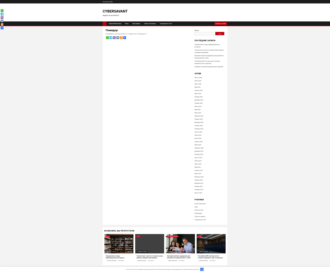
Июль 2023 (198, 161)
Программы (136, 23)
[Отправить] (2, 28)
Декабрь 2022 (199, 183)
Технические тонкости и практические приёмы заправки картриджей (149, 257)
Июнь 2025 (198, 106)
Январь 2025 (199, 119)
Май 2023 (198, 167)
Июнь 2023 (198, 164)
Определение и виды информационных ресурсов (115, 257)
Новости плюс (199, 210)
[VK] (2, 21)
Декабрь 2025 (199, 100)
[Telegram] (2, 14)
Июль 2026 (198, 81)
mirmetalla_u (121, 260)
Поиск (197, 30)
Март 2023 (198, 173)
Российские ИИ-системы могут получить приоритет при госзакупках (210, 257)
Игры (127, 23)
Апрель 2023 (199, 170)
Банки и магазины (115, 23)
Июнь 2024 (198, 138)
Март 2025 (198, 113)
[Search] (213, 23)
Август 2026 (198, 77)
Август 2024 (198, 132)
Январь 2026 (199, 97)
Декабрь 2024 (199, 122)
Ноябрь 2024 (199, 125)
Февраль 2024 (199, 148)
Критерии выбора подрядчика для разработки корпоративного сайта (179, 257)
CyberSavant (115, 11)
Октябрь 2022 (199, 189)
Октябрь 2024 (199, 129)
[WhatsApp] (2, 10)
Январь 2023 (199, 180)
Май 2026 (198, 87)
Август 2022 (198, 193)
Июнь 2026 (198, 84)
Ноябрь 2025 (199, 103)
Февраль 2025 (199, 116)
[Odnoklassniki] (2, 24)
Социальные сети (166, 23)
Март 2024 (198, 145)
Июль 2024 (198, 135)
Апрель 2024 (199, 141)
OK (202, 269)
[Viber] (2, 17)
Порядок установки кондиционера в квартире (209, 66)
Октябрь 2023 (199, 154)
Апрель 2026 (199, 90)
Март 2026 (198, 93)
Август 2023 (198, 157)
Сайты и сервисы (150, 23)
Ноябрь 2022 (199, 186)
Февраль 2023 (199, 177)
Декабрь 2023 (199, 151)
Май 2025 (198, 109)
